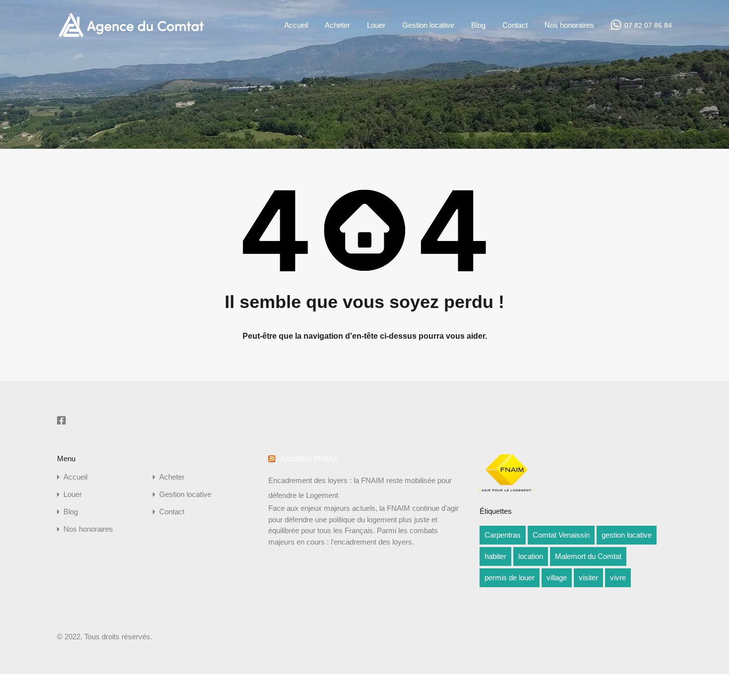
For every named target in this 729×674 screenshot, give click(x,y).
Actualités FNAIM (308, 458)
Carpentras (503, 535)
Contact (515, 25)
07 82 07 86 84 (648, 25)
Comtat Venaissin (561, 535)
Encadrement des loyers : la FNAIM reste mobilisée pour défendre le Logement (360, 487)
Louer (376, 25)
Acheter (337, 25)
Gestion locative (428, 25)
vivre (618, 577)
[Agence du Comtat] (131, 36)
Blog (478, 25)
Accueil (296, 25)
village (557, 577)
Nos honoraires (569, 25)
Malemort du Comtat (588, 556)
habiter (495, 556)
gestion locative (627, 535)
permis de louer (510, 577)
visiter (588, 577)
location (530, 556)
